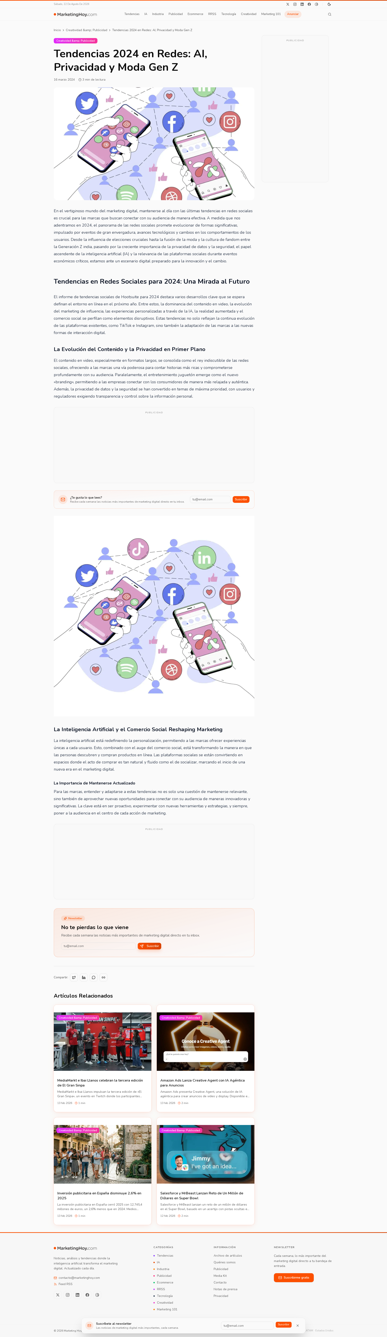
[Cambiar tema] (329, 4)
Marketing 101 (271, 14)
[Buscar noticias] (329, 14)
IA (145, 14)
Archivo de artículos (228, 1255)
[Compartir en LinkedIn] (84, 977)
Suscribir (241, 499)
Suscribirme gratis (296, 1277)
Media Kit (220, 1276)
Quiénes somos (225, 1262)
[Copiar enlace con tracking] (103, 977)
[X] (288, 4)
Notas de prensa (225, 1289)
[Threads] (316, 4)
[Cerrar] (298, 1326)
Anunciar (293, 14)
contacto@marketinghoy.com (79, 1278)
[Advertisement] (154, 448)
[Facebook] (309, 4)
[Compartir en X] (74, 977)
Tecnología (228, 14)
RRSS (212, 14)
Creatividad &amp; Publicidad (86, 30)
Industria (158, 14)
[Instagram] (295, 4)
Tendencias (132, 14)
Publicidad (176, 14)
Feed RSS (66, 1284)
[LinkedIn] (302, 4)
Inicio (57, 30)
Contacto (220, 1282)
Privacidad (221, 1296)
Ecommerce (195, 14)
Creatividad (248, 14)
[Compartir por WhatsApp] (94, 977)
